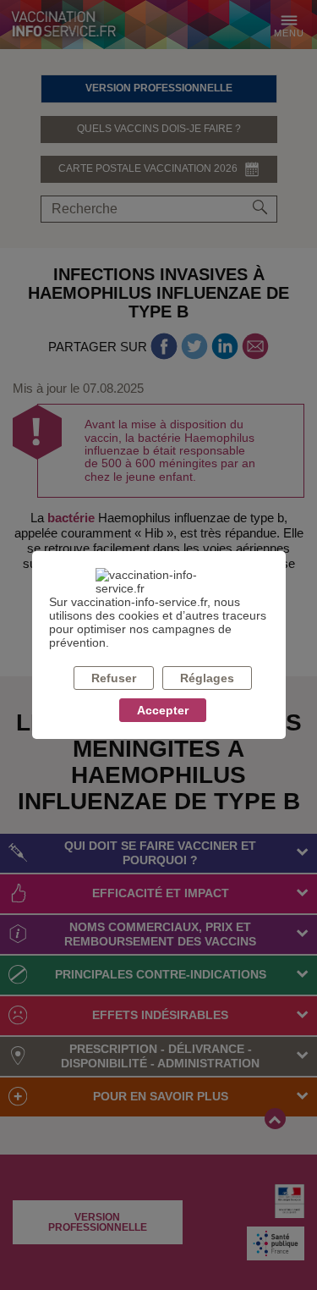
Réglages (207, 678)
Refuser (113, 678)
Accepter (163, 710)
